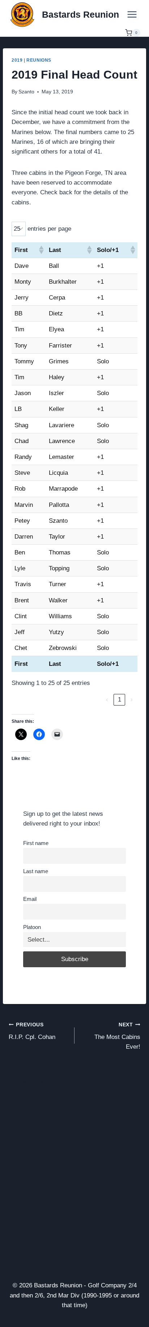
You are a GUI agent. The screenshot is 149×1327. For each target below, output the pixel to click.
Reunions (38, 60)
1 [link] (119, 699)
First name (35, 843)
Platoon (32, 927)
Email (30, 899)
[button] (41, 250)
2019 (17, 60)
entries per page (49, 228)
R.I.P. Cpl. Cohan (32, 1031)
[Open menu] (131, 14)
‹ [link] (107, 699)
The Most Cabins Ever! (117, 1036)
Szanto (26, 91)
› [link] (132, 699)
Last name (35, 871)
